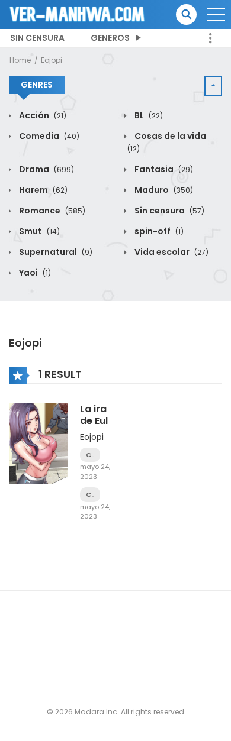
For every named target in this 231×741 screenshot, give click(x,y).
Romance (51, 210)
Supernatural (54, 252)
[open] (216, 14)
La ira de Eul (94, 414)
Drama (45, 169)
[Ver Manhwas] (77, 14)
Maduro (163, 190)
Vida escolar (170, 252)
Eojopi (51, 60)
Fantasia (163, 169)
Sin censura (37, 38)
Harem (42, 190)
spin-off (158, 231)
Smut (38, 231)
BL (148, 115)
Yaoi (34, 273)
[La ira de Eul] (38, 443)
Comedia (48, 136)
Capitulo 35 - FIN (90, 455)
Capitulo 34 (90, 495)
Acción (41, 115)
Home (20, 60)
